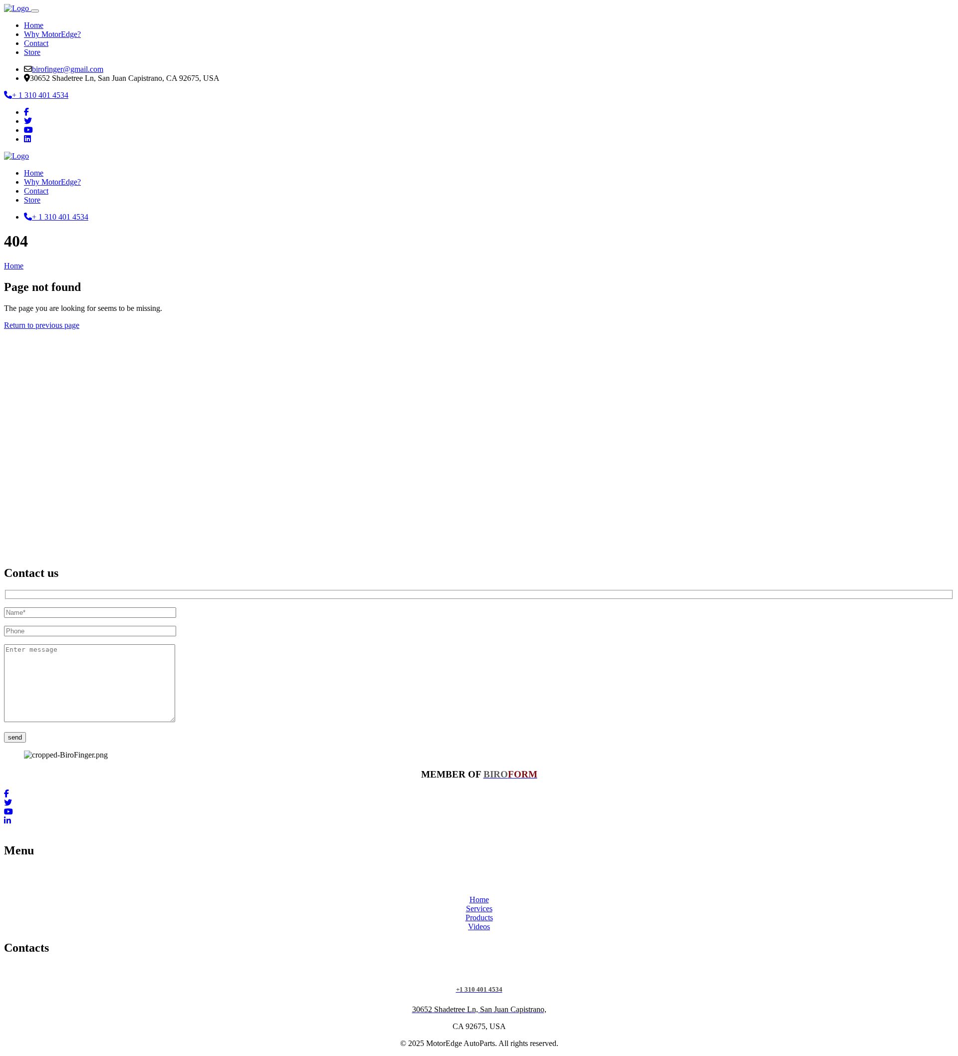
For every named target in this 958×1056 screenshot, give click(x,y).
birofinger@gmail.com (67, 69)
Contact (36, 43)
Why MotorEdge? (52, 34)
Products (479, 917)
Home (33, 25)
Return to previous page (41, 325)
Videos (479, 926)
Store (32, 52)
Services (479, 908)
